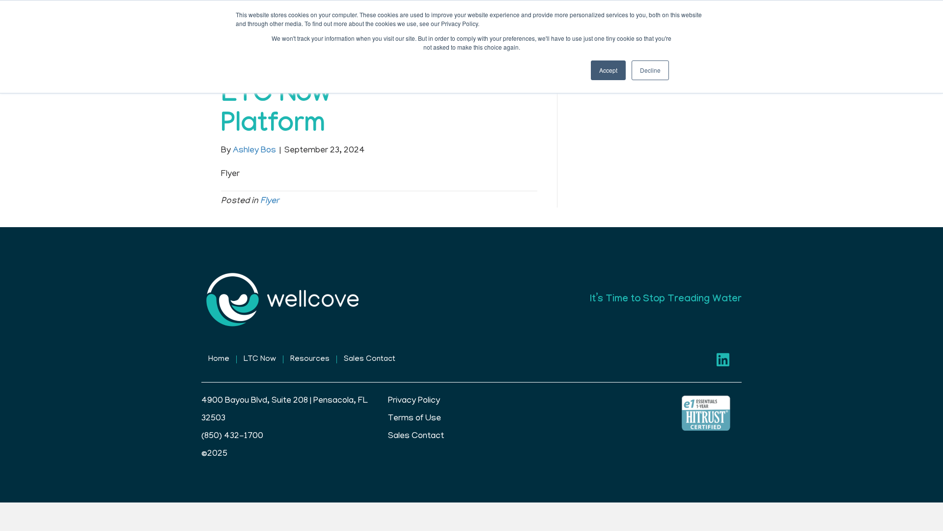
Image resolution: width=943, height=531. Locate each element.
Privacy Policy (414, 401)
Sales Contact (369, 359)
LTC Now (260, 359)
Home (218, 359)
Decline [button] (650, 70)
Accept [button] (608, 70)
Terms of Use (414, 419)
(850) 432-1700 (232, 437)
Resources (310, 359)
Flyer (269, 201)
